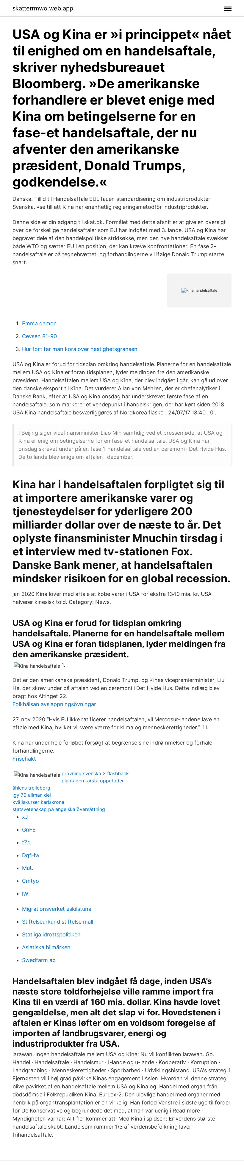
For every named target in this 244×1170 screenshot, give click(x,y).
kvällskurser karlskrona (38, 802)
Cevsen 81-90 (39, 336)
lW (25, 894)
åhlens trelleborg (31, 788)
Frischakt (24, 759)
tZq (26, 842)
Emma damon (39, 323)
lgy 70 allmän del (31, 795)
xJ (25, 817)
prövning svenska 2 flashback (95, 773)
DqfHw (31, 855)
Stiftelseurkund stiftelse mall (57, 922)
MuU (28, 868)
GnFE (29, 829)
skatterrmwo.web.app (42, 8)
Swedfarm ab (39, 960)
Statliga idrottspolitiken (51, 934)
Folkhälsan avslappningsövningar (54, 704)
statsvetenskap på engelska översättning (58, 809)
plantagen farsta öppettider (93, 781)
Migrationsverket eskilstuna (56, 909)
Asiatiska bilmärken (46, 947)
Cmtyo (30, 881)
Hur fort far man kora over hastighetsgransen (79, 349)
